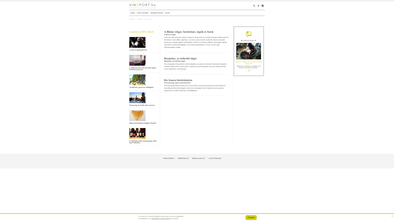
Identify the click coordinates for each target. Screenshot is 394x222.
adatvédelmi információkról (160, 218)
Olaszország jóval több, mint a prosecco (142, 105)
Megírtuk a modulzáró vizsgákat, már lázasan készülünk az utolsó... (249, 64)
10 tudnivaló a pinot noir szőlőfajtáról (141, 87)
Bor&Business (157, 13)
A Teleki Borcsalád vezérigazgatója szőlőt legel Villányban (142, 142)
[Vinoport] (263, 6)
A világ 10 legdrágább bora (138, 50)
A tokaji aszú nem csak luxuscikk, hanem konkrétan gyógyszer (142, 68)
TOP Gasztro (142, 13)
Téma (132, 13)
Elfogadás (251, 217)
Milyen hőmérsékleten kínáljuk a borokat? (142, 123)
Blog (167, 13)
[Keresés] (254, 6)
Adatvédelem (215, 158)
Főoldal (132, 19)
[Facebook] (258, 6)
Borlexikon (168, 158)
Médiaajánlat (198, 158)
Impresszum (183, 158)
